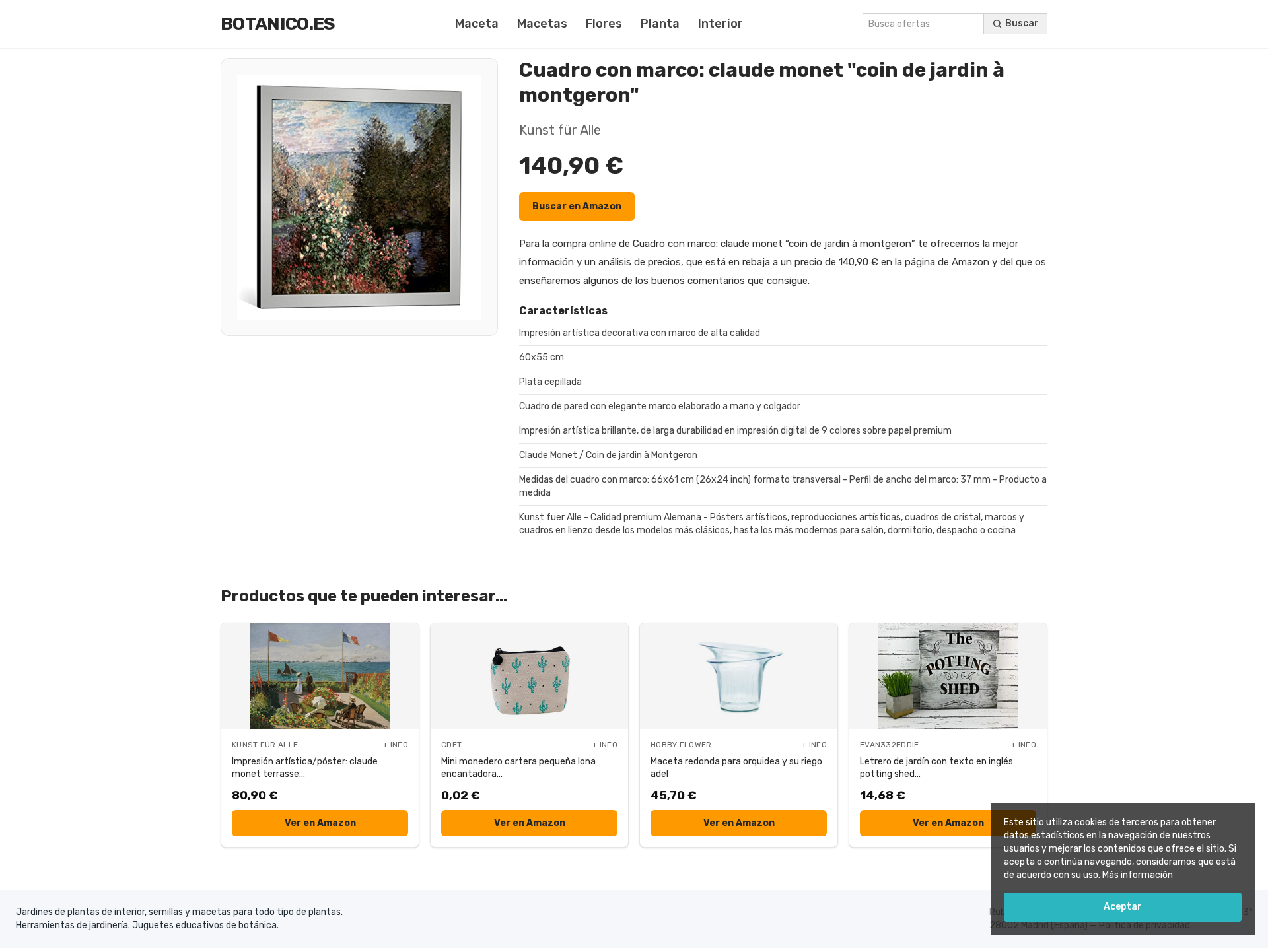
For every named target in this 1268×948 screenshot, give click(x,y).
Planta (660, 24)
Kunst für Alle (560, 130)
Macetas (542, 24)
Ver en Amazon (320, 823)
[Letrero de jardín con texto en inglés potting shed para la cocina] (948, 676)
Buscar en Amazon (576, 206)
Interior (720, 24)
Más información (1137, 875)
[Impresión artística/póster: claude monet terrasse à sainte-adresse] (320, 676)
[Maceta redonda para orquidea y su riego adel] (738, 676)
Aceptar (1123, 906)
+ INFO (395, 744)
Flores (604, 24)
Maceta (477, 24)
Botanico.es (278, 23)
